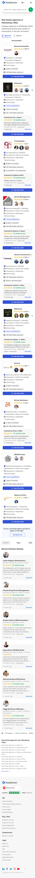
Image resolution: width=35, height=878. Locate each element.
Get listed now (17, 535)
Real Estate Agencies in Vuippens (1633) (13, 768)
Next (30, 543)
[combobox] (17, 9)
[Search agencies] (30, 9)
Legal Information (7, 857)
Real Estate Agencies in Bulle (10, 764)
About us (5, 843)
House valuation (7, 801)
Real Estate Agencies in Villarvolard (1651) (14, 747)
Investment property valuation (11, 804)
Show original (20, 127)
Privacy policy (6, 854)
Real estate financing (8, 828)
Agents (19, 36)
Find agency (9, 733)
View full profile (19, 76)
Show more (4, 771)
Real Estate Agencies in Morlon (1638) (13, 750)
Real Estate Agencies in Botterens (11, 745)
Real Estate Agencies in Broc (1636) (12, 766)
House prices (6, 807)
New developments (8, 825)
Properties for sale (8, 820)
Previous (6, 543)
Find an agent (6, 809)
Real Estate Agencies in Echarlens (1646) (14, 761)
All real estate (6, 860)
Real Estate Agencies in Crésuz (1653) (13, 759)
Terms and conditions (9, 852)
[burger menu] (31, 3)
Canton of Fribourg (21, 733)
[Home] (2, 733)
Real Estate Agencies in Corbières (11, 757)
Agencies (7, 36)
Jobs (3, 849)
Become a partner (7, 836)
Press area (5, 846)
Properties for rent (8, 823)
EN (22, 3)
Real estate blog (7, 812)
